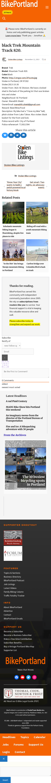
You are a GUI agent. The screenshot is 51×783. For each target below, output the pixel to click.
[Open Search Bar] (4, 18)
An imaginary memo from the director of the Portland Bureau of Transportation (24, 418)
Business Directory (12, 576)
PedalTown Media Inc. (36, 710)
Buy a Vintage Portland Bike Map (19, 646)
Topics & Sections (12, 572)
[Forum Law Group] (13, 560)
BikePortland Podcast (14, 580)
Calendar (40, 737)
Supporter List (10, 650)
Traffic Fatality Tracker (14, 595)
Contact (7, 614)
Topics (24, 737)
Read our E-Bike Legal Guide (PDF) (23, 701)
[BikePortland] (19, 4)
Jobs (5, 744)
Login (6, 752)
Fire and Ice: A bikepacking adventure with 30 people (20, 428)
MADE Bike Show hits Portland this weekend (23, 408)
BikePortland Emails (13, 618)
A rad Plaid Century (16, 401)
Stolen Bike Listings (15, 59)
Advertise (8, 610)
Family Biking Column (14, 591)
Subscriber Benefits (13, 642)
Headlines (8, 737)
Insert (5, 780)
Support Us (36, 744)
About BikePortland (13, 607)
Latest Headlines (16, 395)
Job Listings (9, 584)
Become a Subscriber (13, 631)
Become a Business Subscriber (18, 635)
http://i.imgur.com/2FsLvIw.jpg (23, 77)
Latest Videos (10, 588)
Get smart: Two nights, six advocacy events (35, 185)
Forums (19, 744)
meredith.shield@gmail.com (27, 104)
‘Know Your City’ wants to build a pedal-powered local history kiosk (16, 186)
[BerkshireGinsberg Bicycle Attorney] (13, 544)
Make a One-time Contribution (18, 639)
